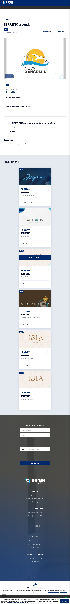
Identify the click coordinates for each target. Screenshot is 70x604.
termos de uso (63, 592)
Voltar (7, 19)
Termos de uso (35, 561)
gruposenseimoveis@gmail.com (35, 498)
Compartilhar (46, 31)
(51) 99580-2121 (35, 495)
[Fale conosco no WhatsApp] (33, 530)
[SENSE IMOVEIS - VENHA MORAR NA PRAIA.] (35, 481)
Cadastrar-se (35, 463)
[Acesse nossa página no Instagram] (37, 530)
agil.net (41, 588)
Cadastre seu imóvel (35, 541)
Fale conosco (35, 547)
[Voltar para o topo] (4, 595)
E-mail (21, 112)
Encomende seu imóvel (35, 544)
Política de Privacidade (35, 558)
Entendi (64, 601)
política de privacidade (53, 592)
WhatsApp (51, 112)
